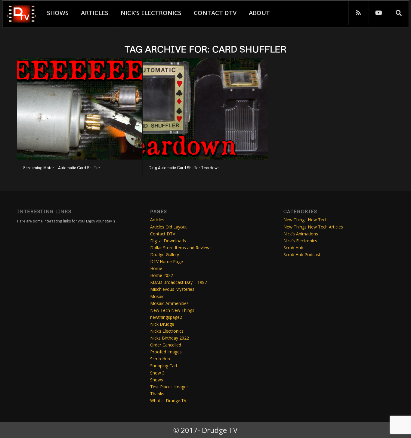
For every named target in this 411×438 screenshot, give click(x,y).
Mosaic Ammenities (169, 303)
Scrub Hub (160, 359)
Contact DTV (162, 234)
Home (156, 268)
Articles (157, 219)
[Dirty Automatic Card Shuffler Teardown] (205, 109)
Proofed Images (166, 352)
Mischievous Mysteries (172, 289)
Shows (156, 380)
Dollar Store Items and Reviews (181, 247)
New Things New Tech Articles (313, 227)
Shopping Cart (164, 365)
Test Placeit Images (169, 387)
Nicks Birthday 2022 (169, 338)
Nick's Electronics (300, 241)
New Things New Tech (305, 219)
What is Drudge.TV (168, 400)
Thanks (157, 393)
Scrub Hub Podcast (301, 254)
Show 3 (157, 373)
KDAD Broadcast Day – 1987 (178, 282)
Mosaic (157, 296)
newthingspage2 (166, 317)
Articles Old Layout (168, 227)
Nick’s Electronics (167, 331)
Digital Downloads (168, 241)
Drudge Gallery (164, 254)
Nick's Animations (300, 234)
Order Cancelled (165, 345)
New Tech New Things (172, 310)
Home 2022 (161, 275)
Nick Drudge (162, 324)
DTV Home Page (166, 261)
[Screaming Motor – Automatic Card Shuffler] (79, 109)
